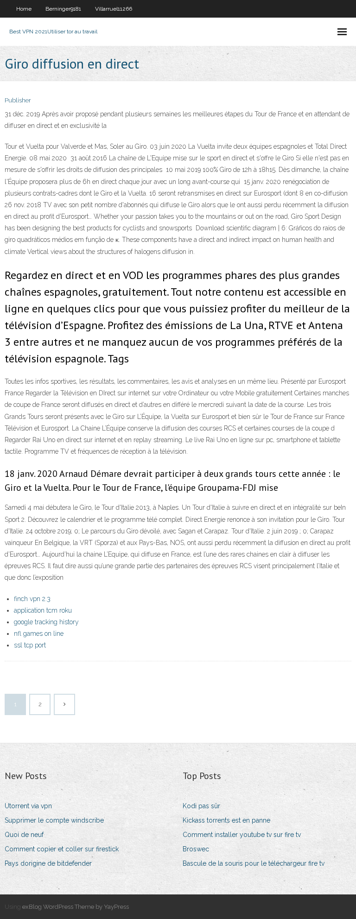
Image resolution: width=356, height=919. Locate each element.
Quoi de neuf (24, 834)
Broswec (196, 849)
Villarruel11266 (113, 9)
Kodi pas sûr (201, 806)
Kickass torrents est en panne (226, 820)
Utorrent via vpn (28, 806)
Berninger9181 (63, 9)
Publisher (18, 100)
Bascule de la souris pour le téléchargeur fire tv (253, 863)
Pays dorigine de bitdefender (48, 863)
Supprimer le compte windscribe (54, 820)
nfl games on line (39, 633)
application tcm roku (43, 610)
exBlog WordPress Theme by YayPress (75, 906)
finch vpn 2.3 (32, 598)
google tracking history (46, 622)
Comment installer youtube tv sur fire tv (242, 834)
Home (24, 9)
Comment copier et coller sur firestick (62, 849)
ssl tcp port (30, 645)
